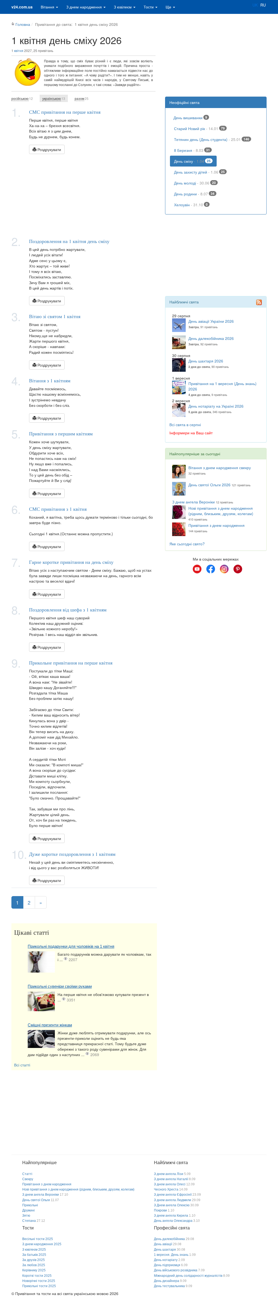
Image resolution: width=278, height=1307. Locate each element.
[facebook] (210, 569)
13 (53, 98)
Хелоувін (191, 204)
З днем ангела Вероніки (193, 502)
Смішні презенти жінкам (50, 1025)
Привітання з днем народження (216, 525)
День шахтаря (165, 1249)
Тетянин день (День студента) (211, 139)
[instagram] (224, 569)
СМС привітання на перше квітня (64, 112)
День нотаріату (166, 1260)
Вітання (48, 7)
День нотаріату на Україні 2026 (216, 406)
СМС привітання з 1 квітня (58, 509)
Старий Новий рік (199, 128)
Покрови (160, 1210)
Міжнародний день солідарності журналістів (188, 1276)
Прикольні (30, 1205)
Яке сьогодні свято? (187, 543)
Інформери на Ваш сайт (191, 432)
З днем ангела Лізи (168, 1174)
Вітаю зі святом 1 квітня (54, 316)
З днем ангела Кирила (171, 1215)
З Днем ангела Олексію (171, 1205)
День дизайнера (166, 1281)
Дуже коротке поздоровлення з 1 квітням (72, 854)
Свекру (27, 1179)
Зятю (26, 1215)
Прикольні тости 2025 (39, 1286)
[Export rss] (259, 302)
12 (22, 98)
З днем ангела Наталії (171, 1179)
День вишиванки (190, 117)
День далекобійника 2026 (211, 338)
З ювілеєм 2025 (34, 1249)
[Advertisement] (84, 195)
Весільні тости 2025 (37, 1239)
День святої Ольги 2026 (209, 484)
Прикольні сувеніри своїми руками (60, 986)
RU (263, 5)
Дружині (28, 1210)
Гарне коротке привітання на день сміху (71, 562)
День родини (194, 193)
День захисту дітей (199, 172)
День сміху (192, 161)
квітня (18, 50)
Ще (169, 7)
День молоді (195, 183)
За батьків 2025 (34, 1255)
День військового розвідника (175, 1270)
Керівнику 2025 (34, 1270)
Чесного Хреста (166, 1189)
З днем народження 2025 (41, 1244)
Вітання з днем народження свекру (219, 467)
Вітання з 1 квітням (49, 380)
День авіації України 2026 (211, 321)
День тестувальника (169, 1286)
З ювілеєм (123, 7)
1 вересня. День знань (171, 1255)
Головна (22, 24)
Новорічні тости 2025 (38, 1281)
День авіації (163, 1244)
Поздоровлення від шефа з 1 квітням (67, 609)
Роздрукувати (48, 149)
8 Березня (192, 150)
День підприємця (167, 1265)
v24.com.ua (22, 7)
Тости (149, 7)
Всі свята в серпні (185, 424)
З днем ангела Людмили (172, 1200)
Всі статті (22, 1065)
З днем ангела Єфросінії (173, 1195)
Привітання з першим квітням (61, 433)
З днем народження (84, 7)
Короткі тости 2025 (37, 1276)
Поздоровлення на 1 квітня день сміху (69, 241)
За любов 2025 (33, 1265)
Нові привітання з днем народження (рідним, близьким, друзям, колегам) (220, 510)
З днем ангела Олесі (169, 1184)
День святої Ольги (36, 1200)
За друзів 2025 (33, 1260)
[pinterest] (237, 569)
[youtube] (197, 569)
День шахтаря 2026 (205, 361)
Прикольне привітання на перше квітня (70, 662)
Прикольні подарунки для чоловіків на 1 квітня (71, 946)
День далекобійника (169, 1239)
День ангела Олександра (173, 1221)
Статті (27, 1174)
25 (82, 98)
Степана (29, 1221)
